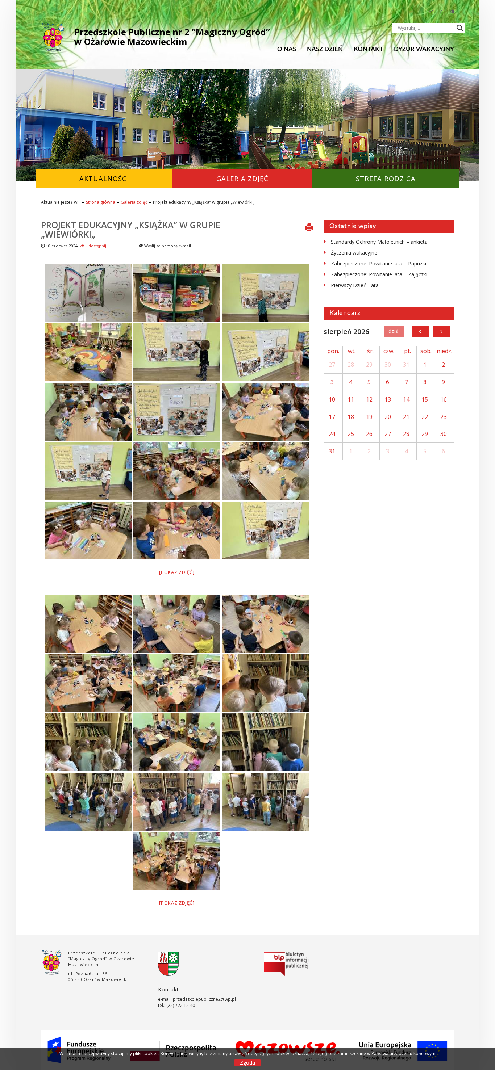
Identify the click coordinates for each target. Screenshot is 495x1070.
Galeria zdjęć (242, 178)
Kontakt (368, 49)
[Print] (309, 227)
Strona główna (100, 202)
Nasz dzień (325, 49)
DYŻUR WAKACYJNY (424, 49)
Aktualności (104, 178)
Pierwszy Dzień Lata (355, 285)
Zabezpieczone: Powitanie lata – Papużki (378, 263)
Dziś (393, 331)
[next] (441, 331)
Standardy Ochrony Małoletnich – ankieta (379, 241)
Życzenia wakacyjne (354, 252)
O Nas (286, 49)
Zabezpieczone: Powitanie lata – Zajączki (379, 274)
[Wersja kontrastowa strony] (452, 11)
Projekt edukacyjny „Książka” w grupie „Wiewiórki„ (130, 229)
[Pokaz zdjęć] (177, 572)
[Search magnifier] (460, 28)
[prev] (420, 331)
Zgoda (247, 1062)
